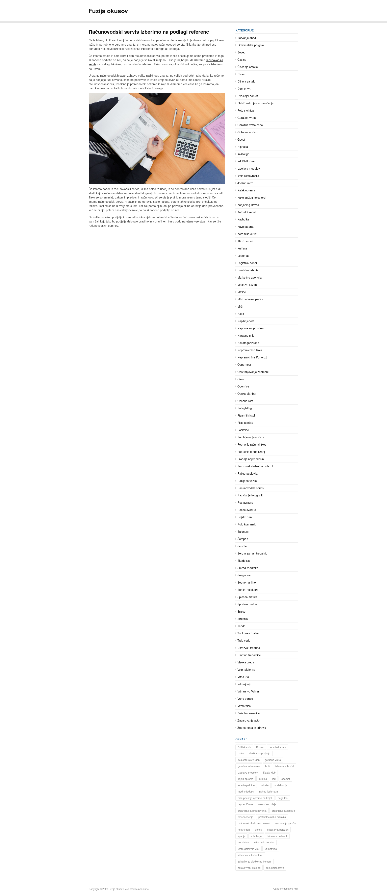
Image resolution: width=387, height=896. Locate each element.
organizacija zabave (283, 810)
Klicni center (245, 241)
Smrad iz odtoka (247, 568)
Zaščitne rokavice (248, 713)
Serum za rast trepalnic (252, 553)
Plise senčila (245, 423)
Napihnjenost (245, 321)
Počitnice (243, 430)
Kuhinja (242, 248)
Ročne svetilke (246, 510)
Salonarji (243, 531)
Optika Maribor (246, 394)
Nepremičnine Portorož (252, 357)
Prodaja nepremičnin (250, 459)
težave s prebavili (277, 836)
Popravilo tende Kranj (251, 452)
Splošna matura (247, 597)
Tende (241, 626)
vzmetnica (271, 849)
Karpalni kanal (246, 212)
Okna (240, 379)
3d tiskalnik (244, 747)
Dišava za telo (246, 81)
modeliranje (280, 785)
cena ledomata (277, 747)
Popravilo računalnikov (251, 444)
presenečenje (245, 817)
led (274, 779)
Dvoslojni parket (247, 96)
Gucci (241, 139)
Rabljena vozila (247, 481)
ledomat (285, 779)
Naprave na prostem (250, 328)
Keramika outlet (247, 234)
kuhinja (263, 779)
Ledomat (243, 256)
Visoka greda (245, 662)
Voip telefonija (246, 669)
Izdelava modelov (248, 168)
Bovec (241, 52)
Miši (239, 306)
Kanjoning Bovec (248, 205)
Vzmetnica (244, 706)
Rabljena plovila (247, 473)
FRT (296, 888)
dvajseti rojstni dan (249, 760)
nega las (283, 798)
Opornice (243, 386)
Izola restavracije (248, 176)
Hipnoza (242, 147)
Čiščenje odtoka (247, 67)
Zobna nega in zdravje (251, 728)
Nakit (240, 314)
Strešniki (242, 619)
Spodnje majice (247, 604)
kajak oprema (245, 779)
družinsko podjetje (259, 753)
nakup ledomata (268, 791)
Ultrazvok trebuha (248, 648)
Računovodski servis (250, 488)
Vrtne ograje (245, 699)
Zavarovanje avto (248, 720)
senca (258, 829)
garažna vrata (273, 760)
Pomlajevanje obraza (250, 437)
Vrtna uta (243, 677)
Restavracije (245, 502)
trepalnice (243, 842)
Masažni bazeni (247, 285)
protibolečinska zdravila (272, 817)
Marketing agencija (249, 277)
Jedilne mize (245, 183)
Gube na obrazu (247, 132)
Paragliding (244, 408)
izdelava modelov (248, 772)
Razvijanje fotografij (249, 495)
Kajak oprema (246, 190)
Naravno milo (245, 335)
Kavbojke (243, 219)
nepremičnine (245, 804)
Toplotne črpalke (248, 633)
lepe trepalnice (246, 785)
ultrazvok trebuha (264, 842)
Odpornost (244, 364)
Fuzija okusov (108, 10)
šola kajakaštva (275, 868)
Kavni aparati (245, 227)
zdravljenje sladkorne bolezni (254, 861)
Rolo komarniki (246, 524)
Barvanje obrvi (246, 38)
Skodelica (243, 561)
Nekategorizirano (248, 343)
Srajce (241, 611)
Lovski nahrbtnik (247, 270)
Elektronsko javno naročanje (255, 103)
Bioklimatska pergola (250, 45)
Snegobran (244, 575)
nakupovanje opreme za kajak (255, 798)
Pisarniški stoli (246, 415)
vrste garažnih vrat (248, 849)
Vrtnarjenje (244, 684)
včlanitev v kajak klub (250, 855)
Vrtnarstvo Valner (248, 691)
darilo (241, 753)
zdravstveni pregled (249, 868)
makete (264, 785)
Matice (241, 292)
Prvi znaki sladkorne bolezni (255, 466)
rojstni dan (244, 829)
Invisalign (243, 154)
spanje (241, 836)
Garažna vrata (246, 118)
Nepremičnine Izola (249, 350)
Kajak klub (269, 772)
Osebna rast (245, 401)
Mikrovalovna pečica (250, 299)
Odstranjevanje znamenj (252, 372)
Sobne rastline (246, 582)
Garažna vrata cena (250, 125)
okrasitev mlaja (267, 804)
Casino (241, 59)
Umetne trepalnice (249, 655)
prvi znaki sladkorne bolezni (254, 823)
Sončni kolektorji (247, 590)
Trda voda (243, 640)
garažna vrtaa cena (249, 766)
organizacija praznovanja (252, 810)
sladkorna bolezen (277, 829)
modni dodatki (246, 791)
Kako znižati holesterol (251, 197)
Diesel (241, 74)
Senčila (242, 546)
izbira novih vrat (284, 766)
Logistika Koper (247, 263)
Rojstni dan (244, 517)
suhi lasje (256, 836)
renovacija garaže (285, 823)
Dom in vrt (244, 89)
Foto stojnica (245, 110)
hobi (267, 766)
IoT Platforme (246, 161)
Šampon (242, 539)
